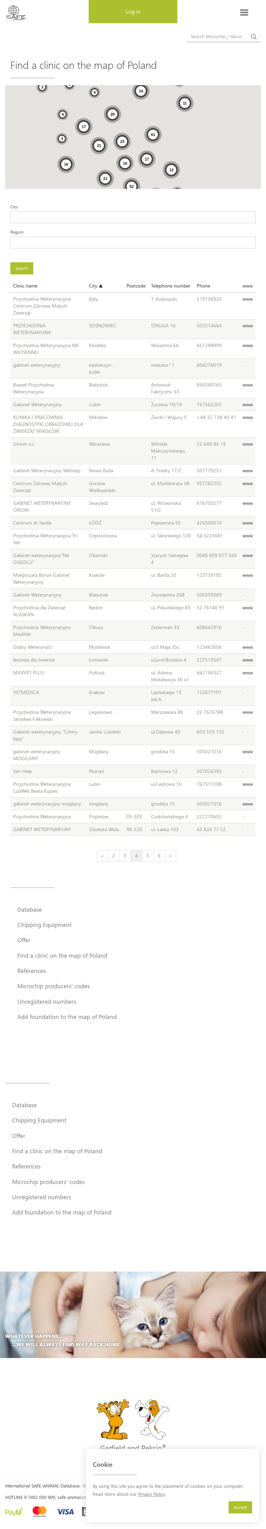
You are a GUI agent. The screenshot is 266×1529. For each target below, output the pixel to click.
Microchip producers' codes (53, 986)
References (31, 970)
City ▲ (96, 285)
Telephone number (170, 285)
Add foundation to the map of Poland (67, 1016)
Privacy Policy (151, 1494)
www (247, 285)
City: (14, 206)
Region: (17, 232)
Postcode (135, 285)
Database (29, 909)
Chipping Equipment (44, 924)
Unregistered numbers (46, 1001)
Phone (203, 285)
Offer (23, 940)
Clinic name (25, 285)
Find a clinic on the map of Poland (62, 955)
